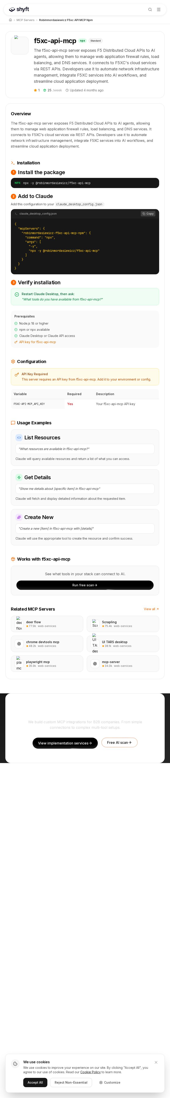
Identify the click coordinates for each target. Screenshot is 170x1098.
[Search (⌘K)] (150, 9)
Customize (112, 1082)
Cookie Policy (90, 1072)
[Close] (156, 1062)
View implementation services (63, 743)
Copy (150, 213)
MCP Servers (26, 20)
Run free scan (83, 585)
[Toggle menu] (159, 9)
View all (149, 609)
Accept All (35, 1082)
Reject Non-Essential (71, 1082)
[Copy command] (152, 183)
